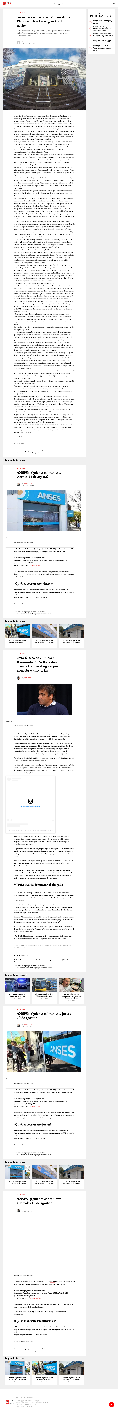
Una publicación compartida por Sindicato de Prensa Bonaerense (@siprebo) (30, 830)
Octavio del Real (28, 483)
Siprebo (69, 945)
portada (30, 604)
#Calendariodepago (21, 558)
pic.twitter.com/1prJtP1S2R (24, 563)
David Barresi (40, 945)
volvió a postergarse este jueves (50, 734)
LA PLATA (58, 945)
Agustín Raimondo (29, 945)
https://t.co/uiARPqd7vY (53, 560)
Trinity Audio (23, 542)
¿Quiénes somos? (64, 3)
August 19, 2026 (35, 1106)
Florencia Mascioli (49, 945)
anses (26, 604)
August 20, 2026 (35, 565)
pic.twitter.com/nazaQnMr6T (24, 1295)
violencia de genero (19, 947)
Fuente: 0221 (18, 437)
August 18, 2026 (35, 1298)
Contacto (52, 3)
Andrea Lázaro (27, 677)
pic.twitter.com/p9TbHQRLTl (24, 1104)
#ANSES (65, 560)
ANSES (52, 549)
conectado (32, 453)
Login (44, 451)
